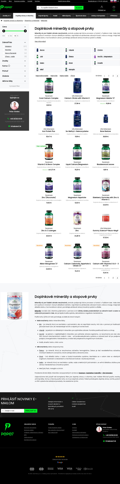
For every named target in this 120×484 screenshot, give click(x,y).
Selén (41, 362)
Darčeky (37, 1)
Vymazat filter (14, 86)
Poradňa (3, 1)
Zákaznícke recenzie (60, 459)
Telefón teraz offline (64, 1)
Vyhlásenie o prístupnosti (80, 437)
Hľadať (79, 8)
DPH (25, 435)
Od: (3, 36)
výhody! (105, 1)
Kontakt (30, 1)
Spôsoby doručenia (30, 428)
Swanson (82, 373)
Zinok (41, 356)
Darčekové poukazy (30, 440)
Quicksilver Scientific (93, 373)
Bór (40, 324)
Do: (11, 36)
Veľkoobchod (28, 437)
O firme (74, 428)
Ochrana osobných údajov (80, 435)
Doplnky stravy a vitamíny (13, 21)
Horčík (41, 334)
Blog (10, 1)
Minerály (44, 21)
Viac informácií (40, 41)
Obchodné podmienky (79, 432)
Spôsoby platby (29, 430)
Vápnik (41, 330)
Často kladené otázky (55, 428)
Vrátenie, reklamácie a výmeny (33, 432)
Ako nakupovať (52, 432)
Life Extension (107, 373)
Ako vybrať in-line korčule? (56, 430)
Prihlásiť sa (31, 411)
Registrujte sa (92, 1)
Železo (41, 350)
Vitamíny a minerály (32, 21)
